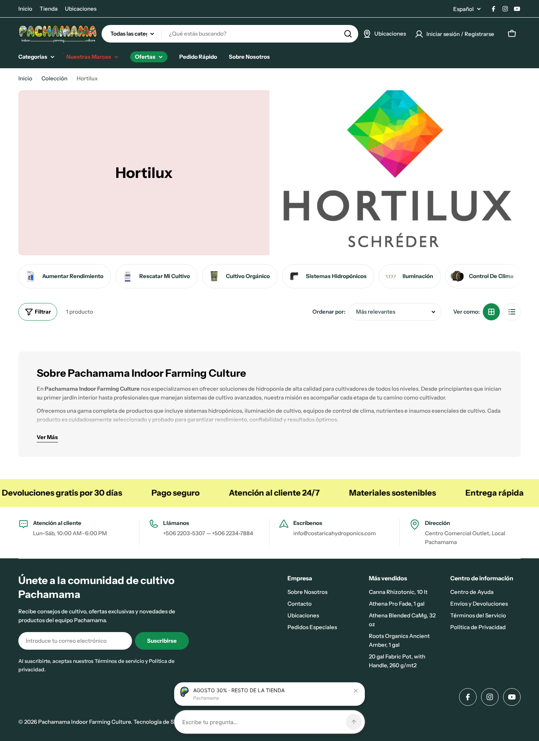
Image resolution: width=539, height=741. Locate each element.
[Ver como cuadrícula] (491, 312)
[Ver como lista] (512, 312)
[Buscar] (348, 33)
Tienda (49, 8)
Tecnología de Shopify (161, 721)
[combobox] (230, 34)
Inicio (25, 8)
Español (463, 9)
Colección (54, 78)
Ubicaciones (80, 8)
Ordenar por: (328, 311)
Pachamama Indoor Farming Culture (84, 721)
